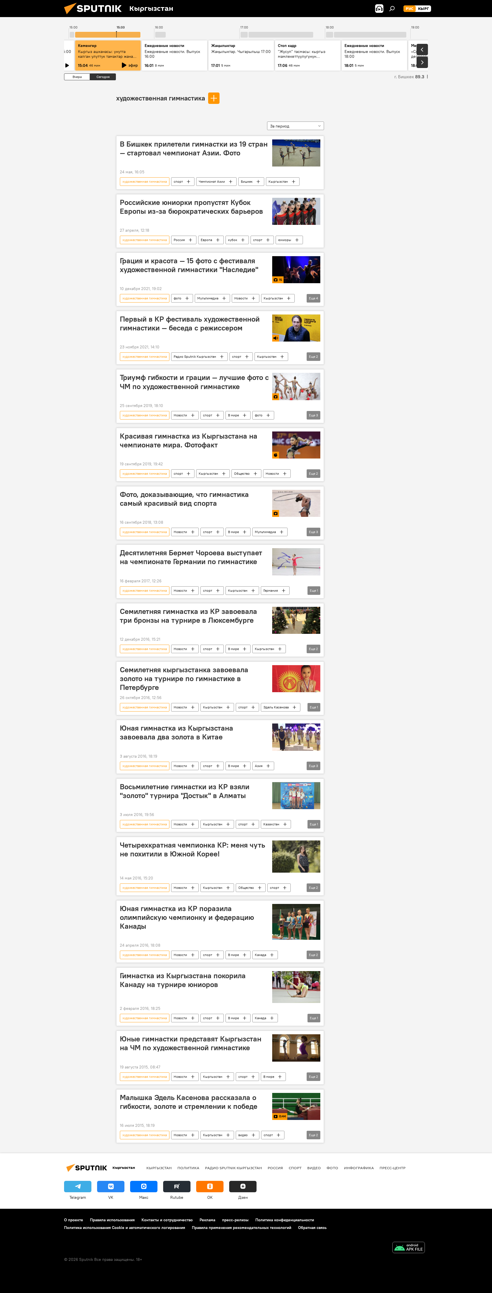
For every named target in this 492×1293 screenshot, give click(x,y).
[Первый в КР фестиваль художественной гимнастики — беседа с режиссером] (296, 328)
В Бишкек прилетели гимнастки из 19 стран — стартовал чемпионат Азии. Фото (194, 148)
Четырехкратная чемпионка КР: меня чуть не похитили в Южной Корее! (192, 849)
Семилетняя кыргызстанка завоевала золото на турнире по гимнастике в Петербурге (184, 678)
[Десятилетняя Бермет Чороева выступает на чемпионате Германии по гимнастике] (296, 561)
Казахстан (271, 824)
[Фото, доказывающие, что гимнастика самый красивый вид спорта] (296, 503)
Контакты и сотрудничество (167, 1219)
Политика (188, 1167)
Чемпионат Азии (212, 181)
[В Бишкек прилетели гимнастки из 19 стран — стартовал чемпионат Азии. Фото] (296, 152)
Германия (270, 590)
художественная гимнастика (160, 98)
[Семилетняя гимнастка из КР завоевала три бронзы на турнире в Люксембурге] (296, 620)
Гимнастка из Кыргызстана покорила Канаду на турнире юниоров (183, 980)
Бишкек (247, 181)
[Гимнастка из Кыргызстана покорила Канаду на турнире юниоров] (296, 987)
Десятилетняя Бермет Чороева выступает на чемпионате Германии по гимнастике (191, 557)
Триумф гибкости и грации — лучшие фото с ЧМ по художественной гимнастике (194, 382)
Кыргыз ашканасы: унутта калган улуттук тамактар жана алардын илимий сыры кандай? (107, 56)
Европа (206, 240)
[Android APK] (408, 1248)
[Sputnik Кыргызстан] (95, 15)
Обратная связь (312, 1227)
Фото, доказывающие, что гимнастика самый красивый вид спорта (184, 499)
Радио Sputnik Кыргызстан (195, 356)
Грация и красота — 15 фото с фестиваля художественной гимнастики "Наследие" (189, 265)
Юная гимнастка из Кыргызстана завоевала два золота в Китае (176, 732)
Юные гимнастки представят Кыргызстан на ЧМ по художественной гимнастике (190, 1043)
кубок (232, 240)
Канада (260, 955)
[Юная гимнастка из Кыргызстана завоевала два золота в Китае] (296, 737)
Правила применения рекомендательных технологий (241, 1227)
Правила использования (112, 1219)
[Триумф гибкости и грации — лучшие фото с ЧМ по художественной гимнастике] (296, 386)
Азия (259, 766)
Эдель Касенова (276, 707)
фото (177, 298)
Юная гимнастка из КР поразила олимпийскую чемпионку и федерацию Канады (187, 917)
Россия (179, 240)
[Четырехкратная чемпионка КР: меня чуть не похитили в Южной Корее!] (296, 856)
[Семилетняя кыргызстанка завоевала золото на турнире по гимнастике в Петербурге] (296, 678)
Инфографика (359, 1167)
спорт (178, 181)
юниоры (284, 240)
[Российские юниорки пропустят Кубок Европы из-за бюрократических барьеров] (296, 211)
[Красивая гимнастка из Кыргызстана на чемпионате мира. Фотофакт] (296, 445)
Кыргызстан (278, 181)
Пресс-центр (392, 1167)
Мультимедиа (207, 298)
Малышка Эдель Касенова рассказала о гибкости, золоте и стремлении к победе (188, 1102)
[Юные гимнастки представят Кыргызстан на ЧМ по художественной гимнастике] (296, 1047)
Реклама (207, 1219)
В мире (233, 415)
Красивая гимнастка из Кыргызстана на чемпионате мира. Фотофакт (188, 440)
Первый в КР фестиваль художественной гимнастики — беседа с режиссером (190, 323)
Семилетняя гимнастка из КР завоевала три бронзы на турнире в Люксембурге (188, 616)
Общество (242, 473)
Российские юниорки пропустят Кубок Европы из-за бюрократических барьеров (191, 207)
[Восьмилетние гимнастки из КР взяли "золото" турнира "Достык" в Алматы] (296, 795)
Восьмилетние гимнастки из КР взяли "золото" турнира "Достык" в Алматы (184, 791)
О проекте (73, 1219)
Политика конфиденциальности (284, 1219)
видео (243, 1135)
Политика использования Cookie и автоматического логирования (124, 1227)
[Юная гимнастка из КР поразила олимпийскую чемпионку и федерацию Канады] (296, 922)
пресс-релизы (235, 1219)
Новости (241, 298)
